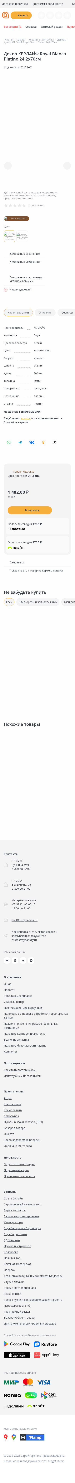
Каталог (23, 15)
